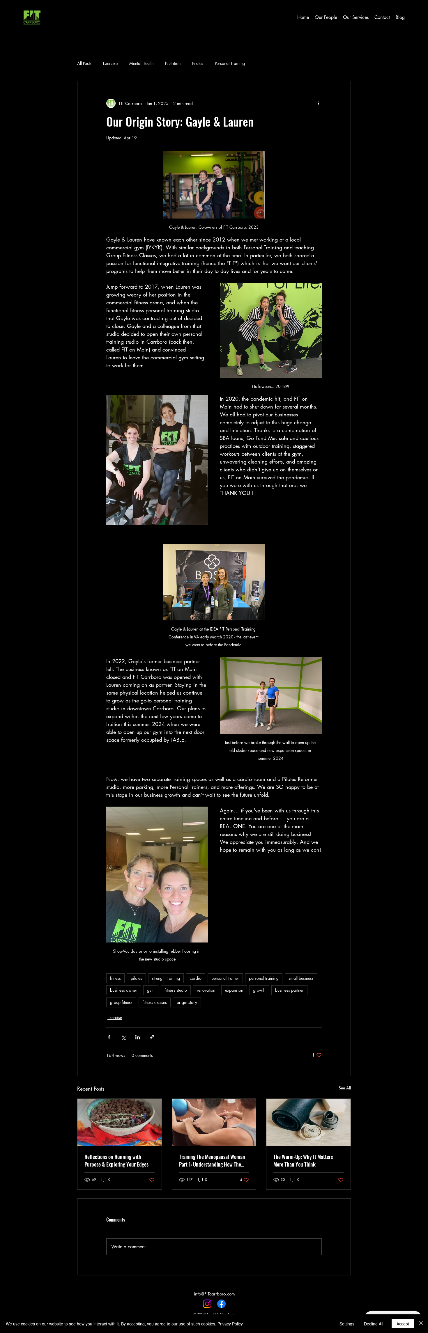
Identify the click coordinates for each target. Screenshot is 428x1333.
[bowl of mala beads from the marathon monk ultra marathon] (119, 1122)
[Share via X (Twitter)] (123, 1037)
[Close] (421, 1323)
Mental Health (141, 63)
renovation (206, 990)
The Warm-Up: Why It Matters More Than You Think (303, 1160)
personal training (264, 978)
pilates (136, 978)
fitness (115, 978)
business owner (123, 990)
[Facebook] (221, 1303)
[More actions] (318, 103)
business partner (289, 990)
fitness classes (154, 1002)
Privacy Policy (230, 1324)
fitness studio (176, 990)
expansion (234, 990)
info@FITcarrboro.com (214, 1294)
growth (259, 990)
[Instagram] (207, 1303)
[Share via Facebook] (109, 1037)
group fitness (121, 1002)
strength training (166, 978)
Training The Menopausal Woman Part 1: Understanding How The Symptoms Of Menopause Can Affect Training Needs (212, 1160)
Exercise (110, 63)
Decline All (373, 1324)
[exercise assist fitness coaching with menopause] (214, 1122)
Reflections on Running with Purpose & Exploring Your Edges (116, 1160)
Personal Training (230, 63)
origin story (187, 1002)
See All (345, 1088)
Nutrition (173, 63)
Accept (403, 1324)
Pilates (197, 63)
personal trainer (225, 978)
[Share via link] (152, 1037)
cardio (195, 978)
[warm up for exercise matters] (308, 1122)
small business (301, 978)
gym (151, 990)
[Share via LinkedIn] (137, 1037)
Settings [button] (346, 1324)
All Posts (84, 63)
